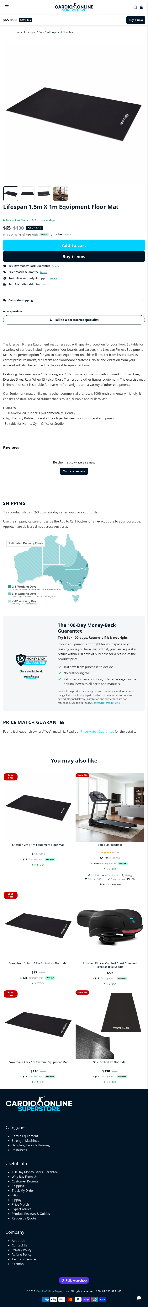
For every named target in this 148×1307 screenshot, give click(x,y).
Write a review (74, 471)
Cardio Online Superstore (52, 1291)
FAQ (15, 1195)
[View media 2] (27, 193)
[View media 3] (44, 193)
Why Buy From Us (24, 1177)
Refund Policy (21, 1254)
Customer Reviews (25, 1181)
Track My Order (23, 1190)
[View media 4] (60, 193)
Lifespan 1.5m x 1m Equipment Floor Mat (50, 32)
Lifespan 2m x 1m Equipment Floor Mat (38, 845)
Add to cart (74, 245)
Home (19, 32)
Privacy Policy (21, 1250)
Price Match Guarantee (97, 731)
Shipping (18, 1186)
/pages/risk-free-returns (106, 702)
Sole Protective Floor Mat (110, 1062)
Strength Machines (25, 1140)
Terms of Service (24, 1259)
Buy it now (74, 256)
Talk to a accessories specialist (76, 320)
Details (67, 234)
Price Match (20, 1204)
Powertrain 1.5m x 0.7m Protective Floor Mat (38, 963)
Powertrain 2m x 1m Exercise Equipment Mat (38, 1062)
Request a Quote (24, 1218)
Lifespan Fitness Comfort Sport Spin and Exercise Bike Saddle (110, 965)
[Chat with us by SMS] (139, 1298)
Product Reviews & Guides (31, 1214)
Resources (19, 1150)
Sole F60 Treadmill (110, 845)
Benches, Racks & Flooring (31, 1145)
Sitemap (18, 1264)
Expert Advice (21, 1209)
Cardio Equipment (25, 1136)
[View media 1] (10, 193)
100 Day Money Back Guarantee (35, 1172)
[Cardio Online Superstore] (74, 7)
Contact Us (20, 1245)
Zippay (16, 1200)
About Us (18, 1241)
